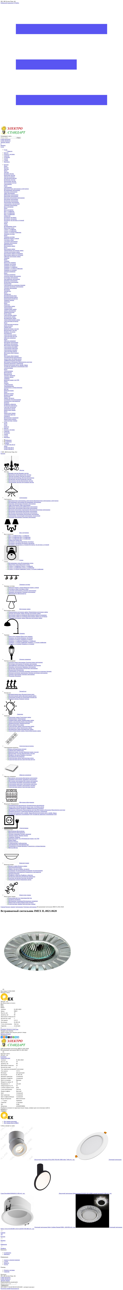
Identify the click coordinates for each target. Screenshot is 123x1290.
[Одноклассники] (4, 1037)
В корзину (4, 1029)
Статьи (6, 160)
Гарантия (6, 155)
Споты (6, 225)
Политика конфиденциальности (10, 1288)
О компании (7, 1252)
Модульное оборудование (11, 356)
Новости (9, 151)
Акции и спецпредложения (12, 1260)
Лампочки (7, 304)
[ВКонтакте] (2, 1037)
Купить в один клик (12, 1029)
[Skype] (16, 1037)
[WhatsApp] (13, 1037)
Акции (6, 158)
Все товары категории (10, 1121)
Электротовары (8, 371)
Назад (5, 166)
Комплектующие (9, 393)
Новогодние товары (9, 413)
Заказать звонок (5, 142)
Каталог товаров (10, 907)
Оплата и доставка (9, 154)
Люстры (6, 172)
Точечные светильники (30, 907)
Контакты (7, 162)
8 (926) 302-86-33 (5, 141)
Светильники (8, 187)
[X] (9, 1037)
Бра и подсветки (8, 210)
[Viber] (11, 1037)
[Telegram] (18, 1037)
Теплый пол (7, 294)
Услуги (6, 1264)
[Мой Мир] (6, 1037)
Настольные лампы (9, 249)
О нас (5, 149)
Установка (7, 157)
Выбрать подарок (6, 1034)
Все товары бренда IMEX (11, 1123)
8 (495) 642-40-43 (5, 139)
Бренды (6, 152)
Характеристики (5, 1058)
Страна (5, 1100)
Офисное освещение (10, 341)
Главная (3, 907)
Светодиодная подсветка (11, 324)
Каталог (6, 167)
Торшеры (6, 261)
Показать (3, 1111)
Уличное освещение (9, 274)
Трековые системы (9, 237)
